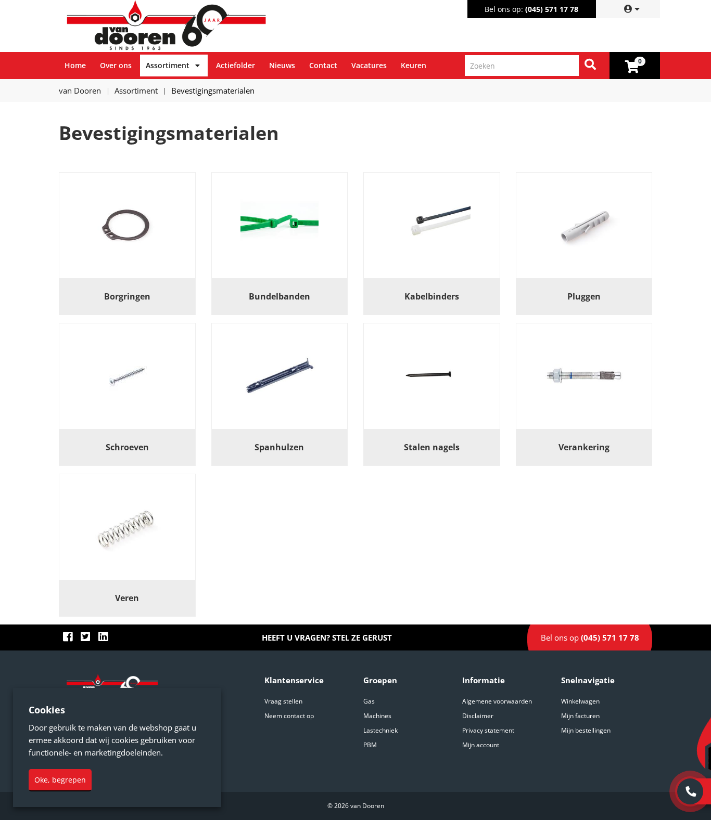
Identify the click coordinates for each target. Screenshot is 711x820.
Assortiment (167, 65)
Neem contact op (289, 715)
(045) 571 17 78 (551, 9)
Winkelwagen (580, 701)
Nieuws (282, 65)
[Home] (209, 26)
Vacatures (369, 65)
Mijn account (480, 744)
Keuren (413, 65)
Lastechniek (380, 730)
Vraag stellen (283, 701)
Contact (323, 65)
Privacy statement (488, 730)
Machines (377, 715)
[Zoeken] (590, 65)
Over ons (116, 65)
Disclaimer (477, 715)
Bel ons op (590, 637)
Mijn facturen (580, 715)
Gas (369, 701)
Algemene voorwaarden (497, 701)
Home (75, 65)
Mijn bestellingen (586, 730)
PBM (370, 744)
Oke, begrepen (60, 780)
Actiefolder (235, 65)
